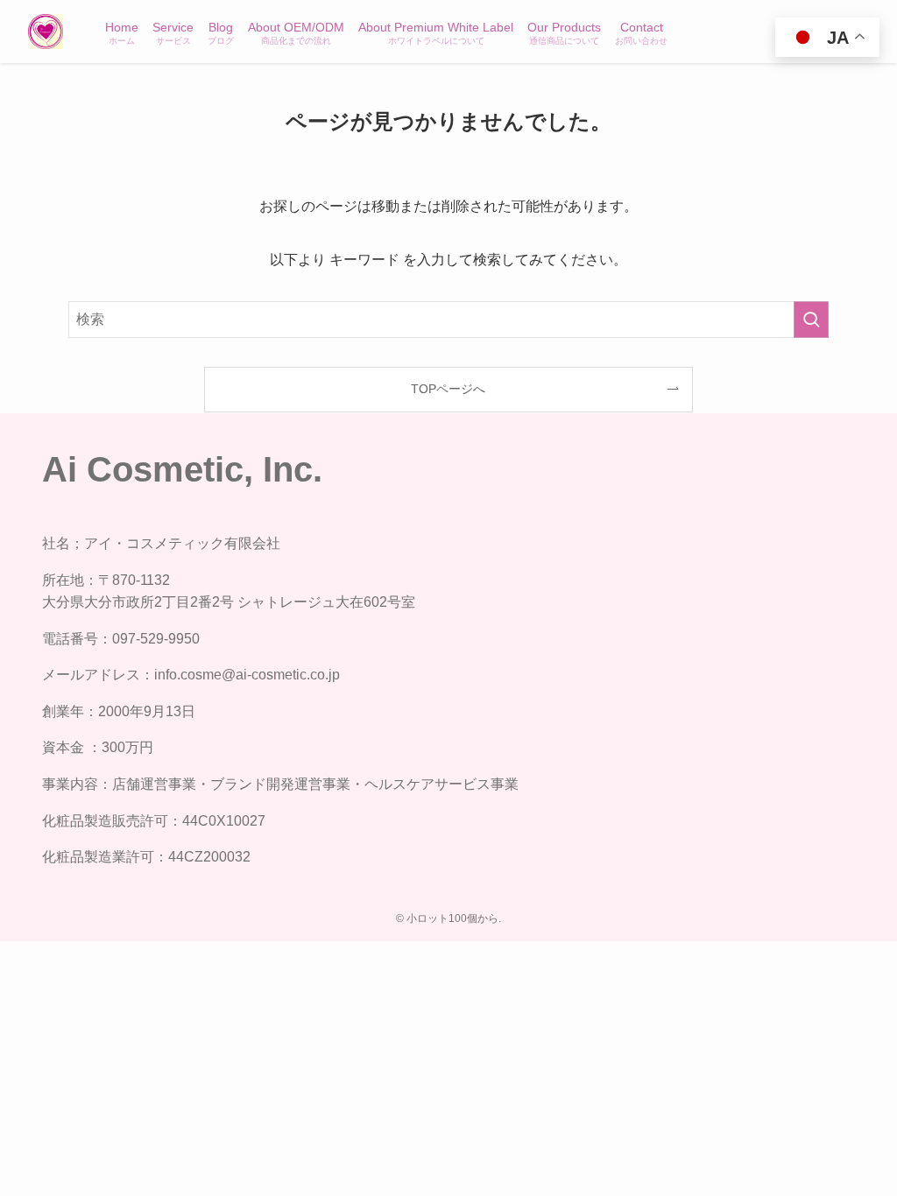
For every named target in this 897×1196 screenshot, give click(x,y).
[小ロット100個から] (45, 31)
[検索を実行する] (811, 319)
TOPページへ (448, 389)
